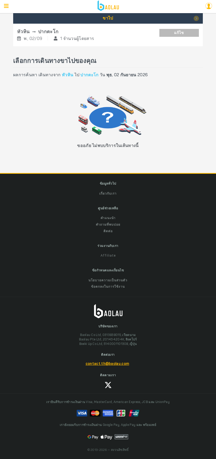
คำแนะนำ (108, 218)
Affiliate (108, 255)
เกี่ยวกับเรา (108, 193)
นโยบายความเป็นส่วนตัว (108, 280)
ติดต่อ (108, 231)
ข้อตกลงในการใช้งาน (108, 286)
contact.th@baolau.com (107, 364)
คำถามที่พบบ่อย (108, 224)
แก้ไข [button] (179, 33)
